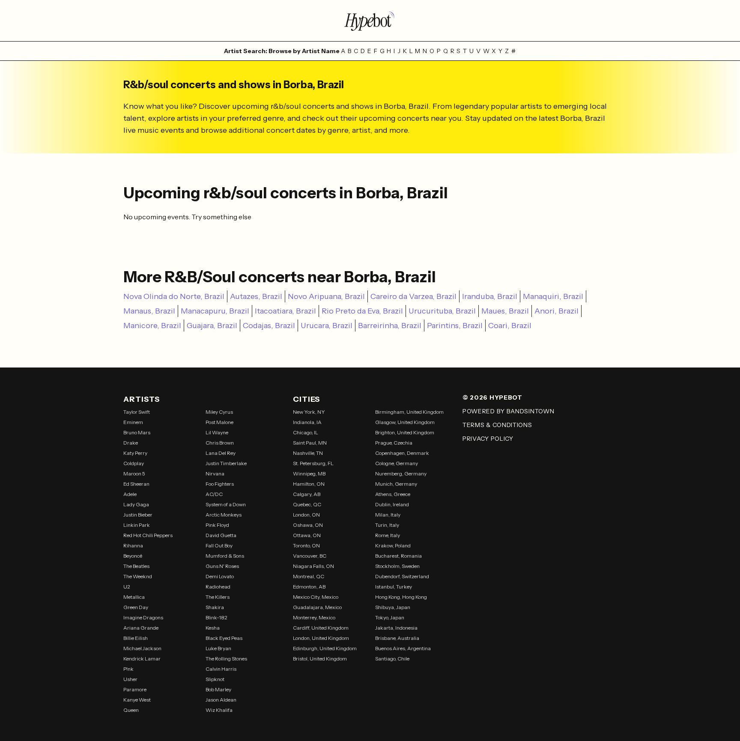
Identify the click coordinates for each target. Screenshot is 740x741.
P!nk (128, 669)
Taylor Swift (136, 412)
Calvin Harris (221, 669)
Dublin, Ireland (392, 504)
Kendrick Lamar (142, 658)
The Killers (218, 597)
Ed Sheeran (136, 484)
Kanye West (137, 699)
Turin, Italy (387, 525)
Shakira (215, 607)
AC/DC (214, 494)
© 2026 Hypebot (492, 397)
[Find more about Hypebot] (370, 20)
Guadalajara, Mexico (317, 607)
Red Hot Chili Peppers (148, 535)
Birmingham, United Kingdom (409, 412)
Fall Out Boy (219, 545)
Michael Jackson (142, 648)
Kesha (213, 627)
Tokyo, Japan (389, 617)
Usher (130, 679)
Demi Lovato (220, 576)
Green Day (135, 607)
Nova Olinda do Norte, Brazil (173, 296)
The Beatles (136, 566)
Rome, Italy (387, 535)
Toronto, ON (306, 545)
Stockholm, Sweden (397, 566)
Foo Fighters (220, 484)
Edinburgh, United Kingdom (325, 648)
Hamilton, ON (309, 484)
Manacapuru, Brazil (215, 311)
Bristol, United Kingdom (320, 658)
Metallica (134, 597)
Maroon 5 (134, 473)
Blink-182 (216, 617)
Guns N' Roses (222, 566)
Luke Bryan (218, 648)
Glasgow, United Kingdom (405, 422)
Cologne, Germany (396, 463)
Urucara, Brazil (326, 325)
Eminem (133, 422)
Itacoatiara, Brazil (285, 311)
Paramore (134, 689)
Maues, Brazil (505, 311)
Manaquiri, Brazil (553, 296)
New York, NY (309, 412)
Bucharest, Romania (398, 556)
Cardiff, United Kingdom (321, 627)
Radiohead (218, 586)
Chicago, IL (305, 432)
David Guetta (221, 535)
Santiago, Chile (392, 658)
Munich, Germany (396, 484)
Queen (131, 710)
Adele (130, 494)
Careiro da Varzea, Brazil (413, 296)
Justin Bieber (137, 514)
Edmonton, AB (309, 586)
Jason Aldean (221, 699)
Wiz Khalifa (219, 710)
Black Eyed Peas (224, 638)
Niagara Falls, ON (313, 566)
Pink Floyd (217, 525)
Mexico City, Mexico (315, 597)
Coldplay (133, 463)
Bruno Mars (136, 432)
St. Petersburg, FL (313, 463)
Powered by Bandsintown (508, 411)
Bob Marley (218, 689)
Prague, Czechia (393, 442)
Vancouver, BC (309, 556)
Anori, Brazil (556, 311)
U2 (126, 586)
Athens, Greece (392, 494)
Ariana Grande (140, 627)
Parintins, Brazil (455, 325)
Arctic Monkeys (224, 514)
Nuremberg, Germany (401, 473)
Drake (130, 442)
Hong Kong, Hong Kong (401, 597)
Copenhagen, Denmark (402, 453)
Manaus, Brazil (149, 311)
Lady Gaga (136, 504)
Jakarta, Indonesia (396, 627)
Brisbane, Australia (397, 638)
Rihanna (133, 545)
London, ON (306, 514)
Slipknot (215, 679)
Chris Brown (220, 442)
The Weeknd (137, 576)
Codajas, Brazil (269, 325)
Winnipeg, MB (309, 473)
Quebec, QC (307, 504)
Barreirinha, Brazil (389, 325)
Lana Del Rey (221, 453)
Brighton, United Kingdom (404, 432)
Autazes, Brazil (256, 296)
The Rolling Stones (226, 658)
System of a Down (226, 504)
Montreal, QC (308, 576)
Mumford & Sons (225, 556)
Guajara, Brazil (212, 325)
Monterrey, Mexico (314, 617)
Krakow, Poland (393, 545)
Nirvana (215, 473)
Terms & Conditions (497, 425)
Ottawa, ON (307, 535)
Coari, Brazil (509, 325)
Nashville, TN (308, 453)
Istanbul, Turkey (393, 586)
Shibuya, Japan (392, 607)
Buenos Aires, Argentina (403, 648)
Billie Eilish (135, 638)
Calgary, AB (306, 494)
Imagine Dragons (143, 617)
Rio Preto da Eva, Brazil (362, 311)
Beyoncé (132, 556)
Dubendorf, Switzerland (402, 576)
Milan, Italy (387, 514)
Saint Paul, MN (310, 442)
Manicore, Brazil (152, 325)
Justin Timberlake (226, 463)
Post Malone (219, 422)
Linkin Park (136, 525)
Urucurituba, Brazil (442, 311)
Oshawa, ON (308, 525)
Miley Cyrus (219, 412)
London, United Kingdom (321, 638)
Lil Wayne (217, 432)
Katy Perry (135, 453)
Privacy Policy (487, 438)
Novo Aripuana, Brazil (326, 296)
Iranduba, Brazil (489, 296)
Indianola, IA (307, 422)
